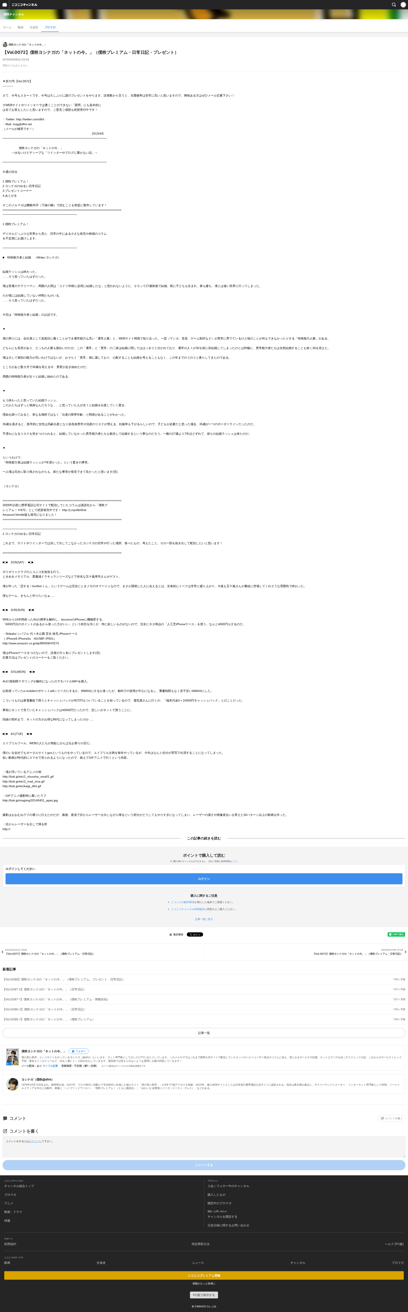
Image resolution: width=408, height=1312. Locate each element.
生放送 (34, 27)
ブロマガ (49, 27)
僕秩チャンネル (13, 14)
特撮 (7, 1220)
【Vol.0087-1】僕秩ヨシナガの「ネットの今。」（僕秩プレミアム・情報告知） (56, 999)
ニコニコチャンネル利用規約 (187, 909)
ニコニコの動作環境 (182, 902)
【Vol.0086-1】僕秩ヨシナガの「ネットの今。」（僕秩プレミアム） (49, 1019)
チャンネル (297, 1262)
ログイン (34, 1141)
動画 (20, 27)
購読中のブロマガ (219, 1203)
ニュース (198, 1262)
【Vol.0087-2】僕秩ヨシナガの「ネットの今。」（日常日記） (44, 989)
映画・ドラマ (13, 1212)
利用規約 (10, 1244)
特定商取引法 (201, 1244)
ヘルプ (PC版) (394, 1244)
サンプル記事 (50, 1066)
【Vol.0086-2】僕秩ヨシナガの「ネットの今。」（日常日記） (44, 1009)
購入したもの (216, 1194)
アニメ (8, 1203)
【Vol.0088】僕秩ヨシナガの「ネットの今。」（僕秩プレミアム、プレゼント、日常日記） (64, 979)
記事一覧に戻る (204, 919)
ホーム (7, 27)
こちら (235, 861)
